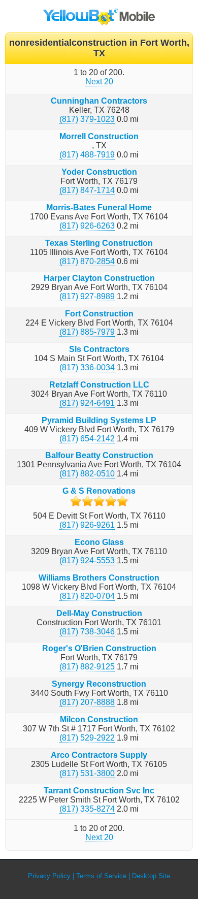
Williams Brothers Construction (99, 577)
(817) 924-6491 (87, 403)
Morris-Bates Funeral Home (99, 207)
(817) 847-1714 (87, 190)
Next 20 (99, 81)
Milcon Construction (99, 719)
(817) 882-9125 (87, 666)
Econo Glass (99, 542)
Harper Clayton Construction (99, 278)
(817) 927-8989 (87, 296)
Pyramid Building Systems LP (99, 420)
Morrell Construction (99, 136)
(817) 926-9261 (87, 525)
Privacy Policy (49, 876)
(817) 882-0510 (87, 473)
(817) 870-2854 (87, 261)
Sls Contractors (99, 349)
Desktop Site (151, 876)
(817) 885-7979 (87, 332)
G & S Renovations (99, 491)
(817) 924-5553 (87, 560)
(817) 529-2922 (87, 737)
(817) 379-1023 (87, 119)
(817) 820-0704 (87, 596)
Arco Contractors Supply (99, 755)
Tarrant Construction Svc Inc (99, 790)
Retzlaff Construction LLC (99, 384)
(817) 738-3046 (87, 631)
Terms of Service (101, 876)
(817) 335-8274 (87, 809)
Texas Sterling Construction (99, 243)
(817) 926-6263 (87, 225)
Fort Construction (99, 313)
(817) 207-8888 (87, 702)
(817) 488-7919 (87, 154)
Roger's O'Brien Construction (99, 648)
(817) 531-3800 (87, 773)
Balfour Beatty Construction (99, 455)
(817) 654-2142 (87, 438)
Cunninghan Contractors (99, 101)
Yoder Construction (99, 172)
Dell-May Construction (99, 613)
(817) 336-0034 (87, 367)
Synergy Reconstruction (99, 684)
